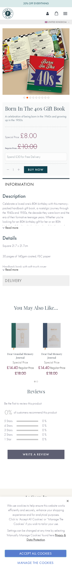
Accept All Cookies (35, 553)
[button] (23, 97)
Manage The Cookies (35, 563)
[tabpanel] (20, 348)
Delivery (13, 280)
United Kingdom (57, 21)
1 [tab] (35, 381)
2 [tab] (37, 381)
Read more (11, 228)
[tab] (36, 184)
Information (19, 184)
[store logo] (8, 13)
